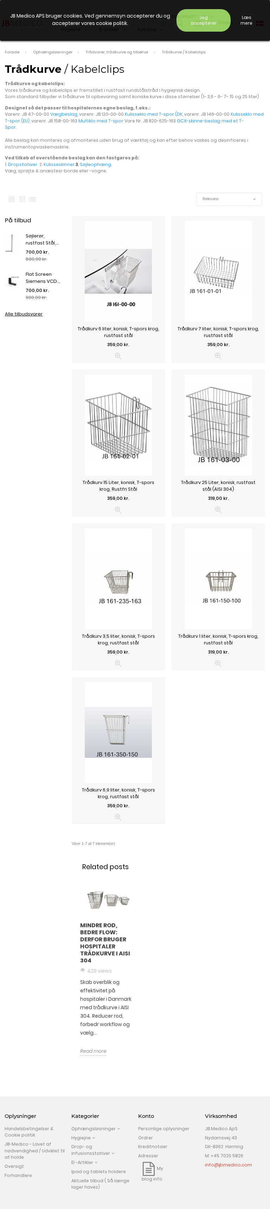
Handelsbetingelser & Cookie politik (29, 1132)
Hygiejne (81, 1138)
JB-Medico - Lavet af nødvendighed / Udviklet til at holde (35, 1150)
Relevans (229, 199)
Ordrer (145, 1138)
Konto (146, 1116)
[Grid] (11, 199)
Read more (93, 1051)
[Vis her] (118, 356)
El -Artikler (82, 1162)
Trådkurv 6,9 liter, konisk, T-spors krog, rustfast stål (118, 793)
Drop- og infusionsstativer (90, 1150)
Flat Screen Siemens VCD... (43, 278)
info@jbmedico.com (228, 1165)
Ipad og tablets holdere (98, 1172)
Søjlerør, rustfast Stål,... (42, 239)
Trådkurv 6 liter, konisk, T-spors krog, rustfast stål (118, 332)
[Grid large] (22, 199)
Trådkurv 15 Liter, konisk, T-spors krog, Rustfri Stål (118, 486)
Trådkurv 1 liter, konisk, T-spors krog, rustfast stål (218, 640)
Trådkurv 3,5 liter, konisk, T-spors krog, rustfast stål (118, 640)
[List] (32, 199)
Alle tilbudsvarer (24, 314)
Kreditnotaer (152, 1147)
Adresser (148, 1156)
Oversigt (14, 1166)
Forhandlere (18, 1175)
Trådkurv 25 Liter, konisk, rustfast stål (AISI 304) (218, 486)
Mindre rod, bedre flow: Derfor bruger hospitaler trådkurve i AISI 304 (105, 943)
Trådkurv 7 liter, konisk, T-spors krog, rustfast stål (218, 332)
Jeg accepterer (204, 20)
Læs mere (246, 20)
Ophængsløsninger (93, 1129)
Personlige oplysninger (163, 1129)
